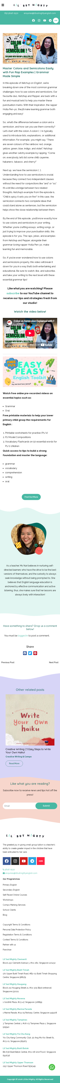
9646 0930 (9, 869)
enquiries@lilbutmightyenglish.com (21, 873)
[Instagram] (39, 20)
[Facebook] (33, 20)
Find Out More (31, 497)
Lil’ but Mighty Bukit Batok (16, 1048)
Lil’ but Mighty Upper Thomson (18, 1062)
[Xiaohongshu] (56, 20)
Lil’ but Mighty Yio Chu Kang (16, 1034)
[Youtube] (44, 20)
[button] (25, 653)
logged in (23, 635)
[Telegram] (50, 20)
